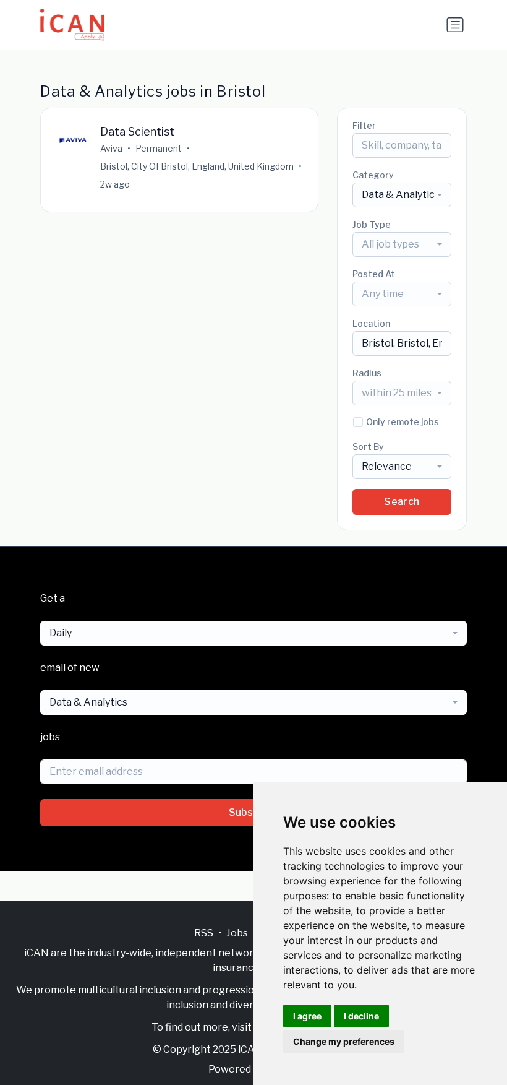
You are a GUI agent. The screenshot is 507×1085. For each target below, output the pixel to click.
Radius (366, 373)
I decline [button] (361, 1016)
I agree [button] (307, 1016)
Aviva (111, 148)
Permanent (158, 148)
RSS (203, 933)
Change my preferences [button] (343, 1041)
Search (401, 502)
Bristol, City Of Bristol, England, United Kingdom (197, 166)
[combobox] (401, 195)
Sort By (368, 446)
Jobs (237, 933)
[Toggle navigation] (455, 25)
